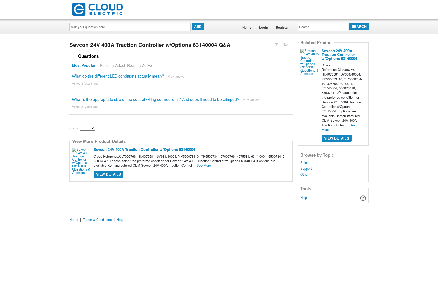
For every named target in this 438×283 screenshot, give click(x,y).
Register (282, 27)
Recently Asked (112, 65)
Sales (304, 162)
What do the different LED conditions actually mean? (118, 76)
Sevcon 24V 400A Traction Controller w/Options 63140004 (144, 149)
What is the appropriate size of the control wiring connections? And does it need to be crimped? (155, 99)
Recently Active (139, 65)
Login (263, 27)
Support (306, 168)
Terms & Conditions (97, 219)
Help (303, 197)
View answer (177, 76)
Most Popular (83, 65)
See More (204, 165)
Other (304, 174)
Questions (88, 56)
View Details (108, 174)
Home (246, 27)
